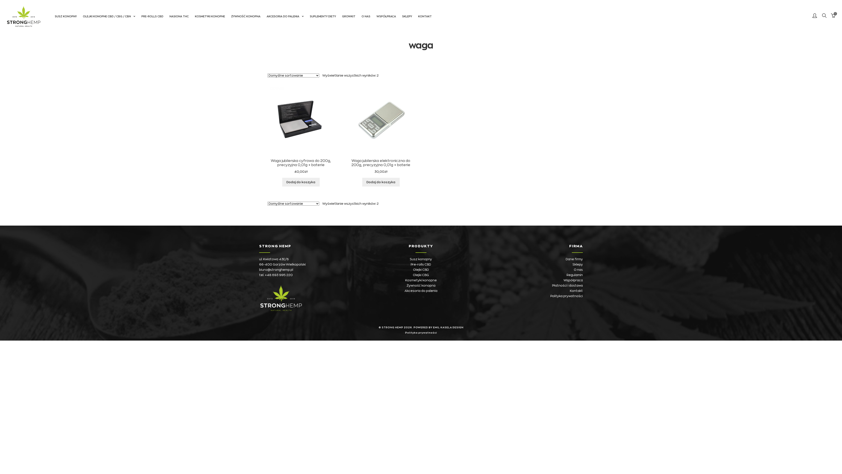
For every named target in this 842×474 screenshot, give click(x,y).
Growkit (348, 16)
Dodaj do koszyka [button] (300, 182)
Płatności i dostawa (567, 285)
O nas (366, 16)
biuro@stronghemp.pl (276, 269)
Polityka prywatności (566, 296)
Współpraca (386, 16)
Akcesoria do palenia (283, 16)
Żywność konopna (245, 16)
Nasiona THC (179, 16)
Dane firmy (574, 259)
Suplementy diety (323, 16)
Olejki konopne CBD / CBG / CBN (107, 16)
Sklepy (407, 16)
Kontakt (425, 16)
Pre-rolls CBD (152, 16)
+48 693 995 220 (279, 274)
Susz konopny (66, 16)
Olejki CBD (421, 269)
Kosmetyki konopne (210, 16)
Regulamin (575, 274)
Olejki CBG (421, 274)
